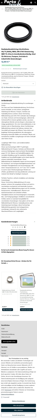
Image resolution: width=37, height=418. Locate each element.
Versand (3, 350)
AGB (2, 329)
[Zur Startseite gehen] (12, 2)
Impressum (8, 390)
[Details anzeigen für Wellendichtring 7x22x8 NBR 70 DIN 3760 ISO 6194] (9, 280)
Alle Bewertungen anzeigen (20, 68)
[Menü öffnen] (1, 2)
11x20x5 (3, 80)
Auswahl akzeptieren (18, 415)
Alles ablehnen (18, 410)
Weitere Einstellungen (18, 401)
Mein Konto (4, 356)
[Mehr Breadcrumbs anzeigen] (2, 9)
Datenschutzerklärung (7, 394)
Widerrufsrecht (5, 337)
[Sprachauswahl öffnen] (31, 2)
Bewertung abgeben (18, 233)
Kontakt (3, 353)
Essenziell (6, 397)
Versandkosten (15, 96)
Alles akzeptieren (18, 405)
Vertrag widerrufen (9, 341)
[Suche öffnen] (35, 2)
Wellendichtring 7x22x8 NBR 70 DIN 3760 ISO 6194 (9, 291)
